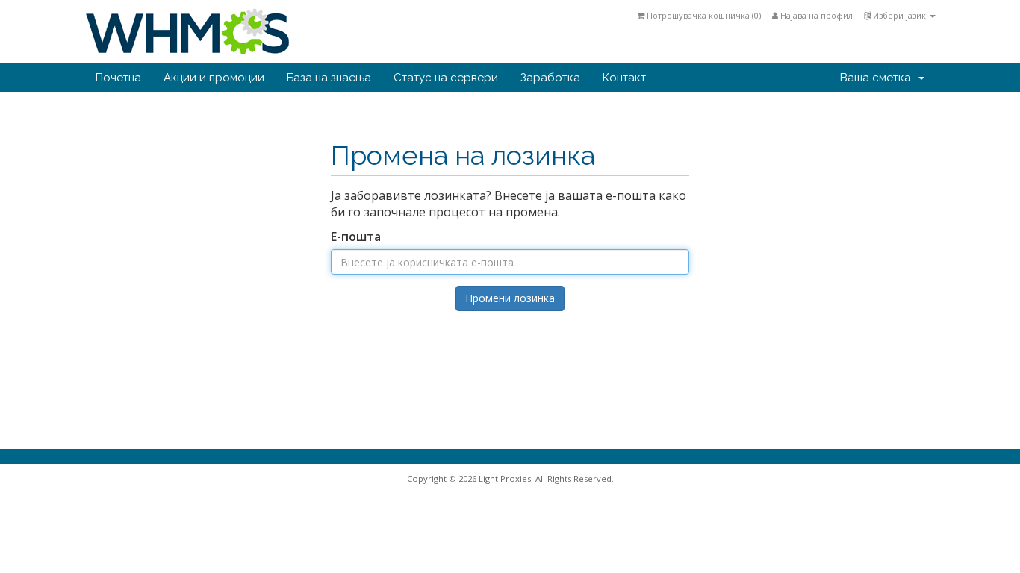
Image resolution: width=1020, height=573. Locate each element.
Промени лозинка (510, 298)
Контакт (624, 77)
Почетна (118, 77)
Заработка (550, 77)
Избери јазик (899, 15)
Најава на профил (815, 15)
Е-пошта (356, 236)
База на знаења (329, 77)
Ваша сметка (878, 77)
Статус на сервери (446, 77)
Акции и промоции (214, 77)
